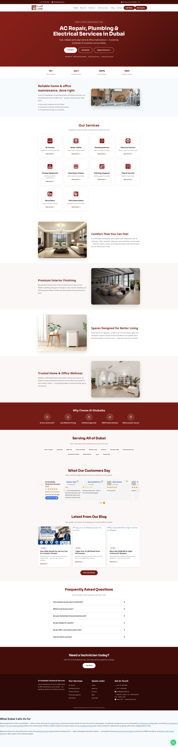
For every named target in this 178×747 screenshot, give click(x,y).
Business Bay (93, 449)
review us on (50, 498)
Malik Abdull (102, 482)
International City (128, 449)
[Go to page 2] (104, 503)
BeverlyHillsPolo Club (80, 482)
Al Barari (103, 449)
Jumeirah (60, 449)
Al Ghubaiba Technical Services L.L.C (52, 484)
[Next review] (138, 490)
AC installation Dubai (85, 726)
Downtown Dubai (73, 454)
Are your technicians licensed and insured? (69, 616)
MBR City (69, 449)
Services (94, 691)
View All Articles (89, 573)
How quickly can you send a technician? (68, 602)
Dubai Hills (106, 454)
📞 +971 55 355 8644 (43, 2)
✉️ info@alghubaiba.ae (58, 2)
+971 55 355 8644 (122, 685)
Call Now (129, 8)
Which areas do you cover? (63, 609)
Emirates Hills (114, 449)
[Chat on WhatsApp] (139, 2)
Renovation (72, 698)
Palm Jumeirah (80, 449)
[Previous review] (65, 490)
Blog (112, 8)
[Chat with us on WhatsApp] (173, 742)
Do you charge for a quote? (63, 623)
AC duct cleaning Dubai (15, 726)
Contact (119, 8)
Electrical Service (74, 691)
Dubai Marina (87, 454)
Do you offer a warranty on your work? (67, 630)
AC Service (72, 685)
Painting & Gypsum (75, 695)
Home (76, 8)
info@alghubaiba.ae (123, 691)
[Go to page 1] (101, 503)
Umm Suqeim (48, 449)
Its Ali (124, 482)
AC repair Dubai (54, 723)
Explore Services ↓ (104, 50)
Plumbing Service (74, 688)
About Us (83, 8)
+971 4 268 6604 (122, 688)
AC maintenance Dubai (145, 723)
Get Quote (141, 8)
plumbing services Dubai (45, 731)
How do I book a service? (62, 637)
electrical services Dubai (124, 731)
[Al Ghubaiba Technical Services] (37, 7)
